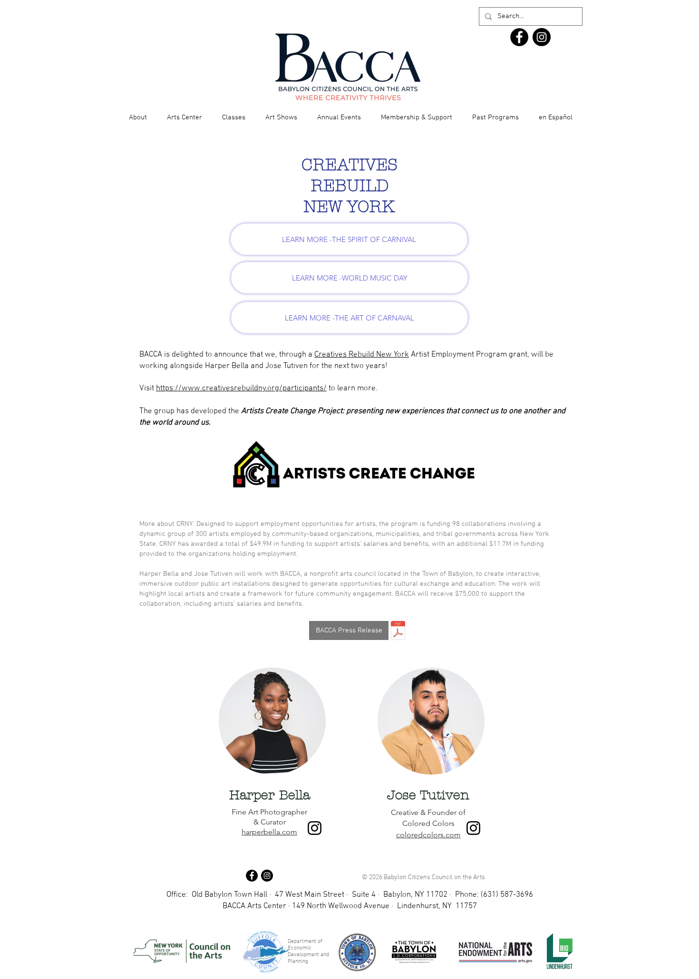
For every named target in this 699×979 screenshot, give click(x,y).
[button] (138, 117)
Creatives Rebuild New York (361, 354)
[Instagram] (314, 828)
